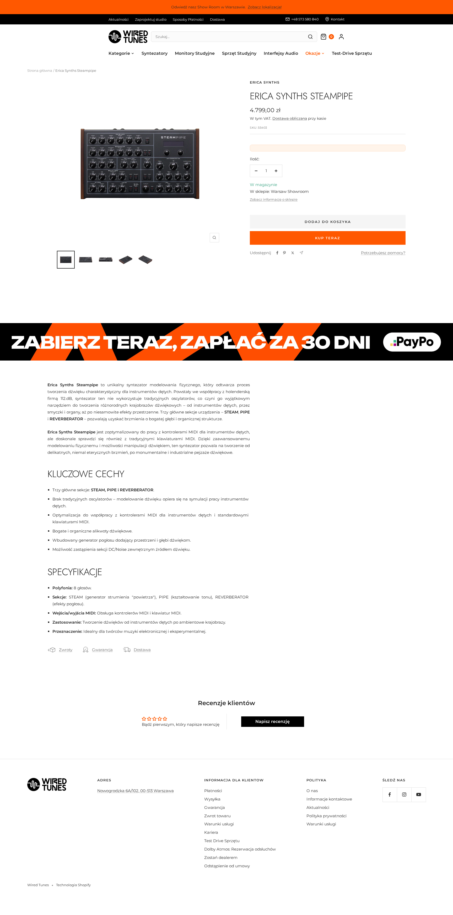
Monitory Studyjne (195, 53)
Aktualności (119, 19)
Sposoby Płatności (188, 19)
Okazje (312, 53)
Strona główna (39, 70)
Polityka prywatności (326, 815)
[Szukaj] (310, 36)
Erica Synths (264, 82)
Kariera (211, 832)
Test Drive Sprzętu (222, 840)
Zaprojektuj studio (150, 19)
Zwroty (65, 649)
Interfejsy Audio (281, 53)
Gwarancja (102, 649)
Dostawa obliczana (289, 118)
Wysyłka (212, 799)
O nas (312, 790)
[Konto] (341, 37)
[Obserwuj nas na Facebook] (389, 794)
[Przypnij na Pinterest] (284, 253)
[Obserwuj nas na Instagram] (404, 794)
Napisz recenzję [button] (272, 721)
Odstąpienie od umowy (227, 865)
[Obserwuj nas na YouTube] (418, 794)
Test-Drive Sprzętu (352, 53)
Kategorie (119, 53)
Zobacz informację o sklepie (274, 199)
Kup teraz (327, 238)
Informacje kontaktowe (329, 799)
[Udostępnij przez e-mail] (301, 252)
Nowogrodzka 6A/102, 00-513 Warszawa (135, 790)
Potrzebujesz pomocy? (383, 252)
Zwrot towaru (217, 815)
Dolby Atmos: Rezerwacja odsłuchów (240, 849)
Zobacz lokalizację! (265, 7)
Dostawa (217, 19)
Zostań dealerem (221, 857)
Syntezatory (155, 53)
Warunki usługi (219, 823)
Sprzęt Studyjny (239, 53)
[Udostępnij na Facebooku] (277, 253)
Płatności (213, 790)
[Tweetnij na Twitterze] (292, 253)
